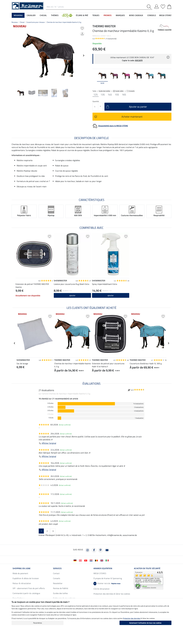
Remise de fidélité (60, 588)
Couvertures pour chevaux (35, 22)
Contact (56, 573)
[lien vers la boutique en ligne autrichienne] (81, 560)
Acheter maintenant (132, 117)
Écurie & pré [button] (82, 15)
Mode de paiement (20, 573)
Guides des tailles (60, 593)
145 (110, 94)
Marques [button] (120, 15)
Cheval (22, 22)
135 (103, 94)
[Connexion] (156, 6)
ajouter (72, 295)
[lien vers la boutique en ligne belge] (97, 560)
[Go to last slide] (15, 343)
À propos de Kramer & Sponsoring (107, 578)
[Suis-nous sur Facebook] (94, 550)
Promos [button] (108, 15)
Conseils (132, 91)
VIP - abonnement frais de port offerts (29, 588)
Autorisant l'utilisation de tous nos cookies (145, 623)
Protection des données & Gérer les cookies (111, 593)
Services (57, 568)
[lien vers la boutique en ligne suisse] (86, 560)
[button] (67, 15)
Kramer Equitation (102, 568)
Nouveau (15, 22)
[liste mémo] (163, 6)
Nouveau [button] (18, 15)
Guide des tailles (104, 91)
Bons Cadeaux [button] (136, 15)
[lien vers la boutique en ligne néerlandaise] (91, 560)
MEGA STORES (165, 15)
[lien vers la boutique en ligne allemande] (75, 560)
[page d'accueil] (28, 5)
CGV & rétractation (101, 588)
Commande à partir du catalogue (26, 593)
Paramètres (37, 623)
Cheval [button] (43, 15)
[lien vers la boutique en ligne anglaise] (102, 560)
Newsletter (57, 583)
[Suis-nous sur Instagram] (87, 550)
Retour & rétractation (22, 583)
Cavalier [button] (31, 15)
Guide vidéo (119, 91)
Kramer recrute (107, 583)
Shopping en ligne (21, 568)
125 (95, 94)
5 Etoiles (50, 403)
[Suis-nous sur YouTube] (106, 550)
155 (117, 94)
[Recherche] (149, 7)
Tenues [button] (95, 15)
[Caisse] (169, 6)
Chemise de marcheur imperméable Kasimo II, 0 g (64, 22)
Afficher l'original (49, 443)
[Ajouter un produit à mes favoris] (82, 28)
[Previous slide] (14, 56)
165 (124, 94)
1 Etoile (50, 418)
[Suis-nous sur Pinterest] (100, 550)
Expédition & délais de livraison (26, 578)
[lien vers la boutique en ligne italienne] (108, 560)
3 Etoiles (50, 410)
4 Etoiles (50, 407)
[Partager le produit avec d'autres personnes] (82, 34)
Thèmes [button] (55, 15)
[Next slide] (84, 56)
